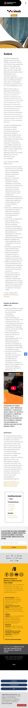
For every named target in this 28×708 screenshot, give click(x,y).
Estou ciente (22, 705)
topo (14, 664)
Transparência (13, 517)
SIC (14, 689)
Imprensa (7, 627)
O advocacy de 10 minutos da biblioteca (13, 621)
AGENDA (7, 614)
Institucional (13, 515)
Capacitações (14, 607)
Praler (10, 611)
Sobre (17, 597)
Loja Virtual (14, 616)
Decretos (12, 504)
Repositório (15, 622)
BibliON (21, 616)
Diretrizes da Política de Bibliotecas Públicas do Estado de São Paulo (11, 484)
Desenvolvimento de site (10, 657)
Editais (11, 510)
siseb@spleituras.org (10, 592)
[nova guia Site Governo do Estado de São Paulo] (11, 3)
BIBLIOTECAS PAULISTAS (12, 606)
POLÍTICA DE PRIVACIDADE (13, 639)
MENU (14, 15)
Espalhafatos (15, 619)
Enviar (14, 547)
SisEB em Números (10, 601)
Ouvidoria (14, 627)
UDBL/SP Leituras (17, 626)
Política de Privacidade (7, 703)
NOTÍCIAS (8, 624)
